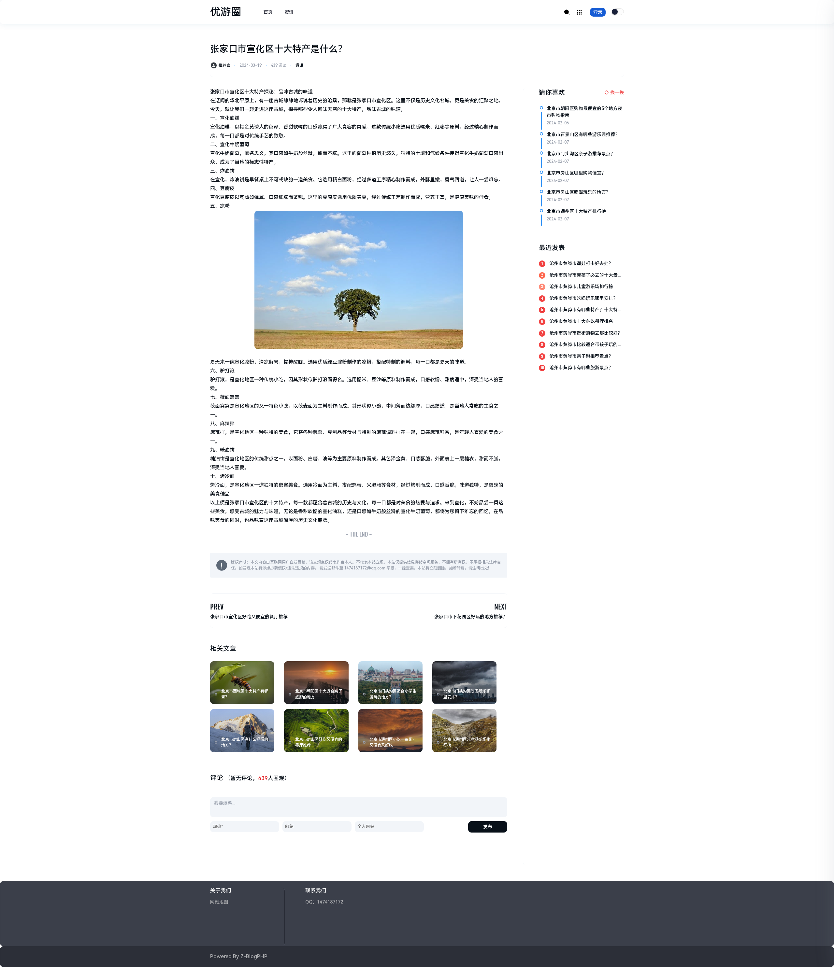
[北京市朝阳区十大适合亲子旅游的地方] (316, 682)
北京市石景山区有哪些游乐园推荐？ (583, 134)
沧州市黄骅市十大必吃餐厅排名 (581, 321)
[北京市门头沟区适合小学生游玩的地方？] (390, 682)
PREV (216, 606)
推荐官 (224, 65)
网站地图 (219, 901)
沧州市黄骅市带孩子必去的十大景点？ (583, 276)
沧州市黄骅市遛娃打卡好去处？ (581, 263)
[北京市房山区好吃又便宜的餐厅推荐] (316, 730)
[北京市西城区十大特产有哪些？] (242, 682)
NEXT (500, 606)
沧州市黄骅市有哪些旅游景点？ (581, 367)
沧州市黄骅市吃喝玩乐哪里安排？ (583, 298)
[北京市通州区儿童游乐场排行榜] (464, 730)
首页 (268, 12)
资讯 (289, 12)
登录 (597, 12)
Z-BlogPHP (253, 956)
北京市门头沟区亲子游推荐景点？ (581, 153)
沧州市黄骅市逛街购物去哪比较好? (584, 333)
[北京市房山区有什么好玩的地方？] (242, 730)
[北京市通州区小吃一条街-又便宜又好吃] (390, 730)
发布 (487, 826)
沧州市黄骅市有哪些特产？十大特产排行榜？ (585, 310)
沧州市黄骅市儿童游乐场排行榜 (581, 286)
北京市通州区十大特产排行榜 (576, 211)
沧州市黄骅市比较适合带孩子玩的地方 (585, 345)
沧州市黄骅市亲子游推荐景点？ (581, 356)
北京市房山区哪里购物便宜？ (576, 172)
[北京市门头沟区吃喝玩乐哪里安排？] (464, 682)
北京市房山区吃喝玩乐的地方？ (579, 192)
